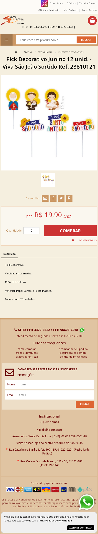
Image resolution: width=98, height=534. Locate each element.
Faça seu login (51, 10)
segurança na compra (73, 352)
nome (11, 384)
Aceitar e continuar (80, 527)
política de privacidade (73, 356)
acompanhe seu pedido (73, 349)
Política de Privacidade (58, 520)
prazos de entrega (27, 356)
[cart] (92, 20)
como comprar (27, 349)
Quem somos (50, 422)
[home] (12, 20)
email (10, 395)
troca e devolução (27, 352)
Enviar (84, 404)
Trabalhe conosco (50, 430)
